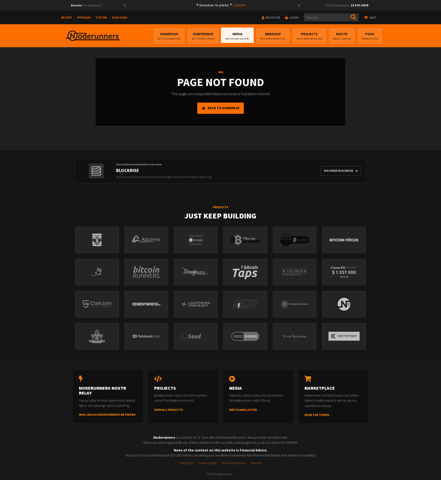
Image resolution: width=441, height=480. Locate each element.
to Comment (86, 5)
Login (293, 17)
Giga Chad (119, 17)
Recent (66, 17)
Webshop (273, 36)
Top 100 (101, 17)
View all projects (168, 410)
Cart (372, 17)
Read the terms (316, 415)
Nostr (342, 36)
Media (237, 36)
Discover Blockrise (338, 171)
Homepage (169, 36)
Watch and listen (243, 410)
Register (272, 17)
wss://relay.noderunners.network (107, 414)
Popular (83, 17)
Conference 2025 (207, 463)
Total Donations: (345, 5)
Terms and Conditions (234, 463)
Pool (370, 36)
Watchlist (256, 463)
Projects (309, 36)
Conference (203, 36)
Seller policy (186, 463)
